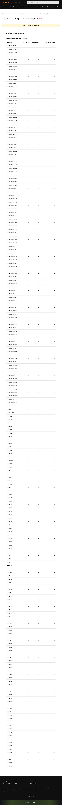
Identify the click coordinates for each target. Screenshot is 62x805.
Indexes (21, 7)
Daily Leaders (55, 7)
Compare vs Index (27, 14)
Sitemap (32, 781)
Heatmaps (31, 7)
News (36, 14)
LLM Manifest (33, 783)
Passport (42, 14)
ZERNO (7, 2)
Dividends (12, 14)
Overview (4, 14)
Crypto (15, 783)
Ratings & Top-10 (42, 7)
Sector (48, 14)
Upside (19, 14)
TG (9, 782)
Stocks (15, 781)
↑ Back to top (31, 796)
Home (5, 7)
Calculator (13, 7)
